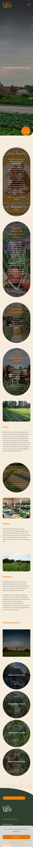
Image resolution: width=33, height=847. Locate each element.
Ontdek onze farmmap (16, 485)
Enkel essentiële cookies (16, 842)
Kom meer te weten (16, 290)
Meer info (15, 831)
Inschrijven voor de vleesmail (16, 387)
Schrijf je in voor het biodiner (16, 208)
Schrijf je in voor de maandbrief (14, 798)
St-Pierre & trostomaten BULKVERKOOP (25, 131)
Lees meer (16, 683)
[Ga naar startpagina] (7, 4)
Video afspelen (16, 643)
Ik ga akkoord (16, 837)
